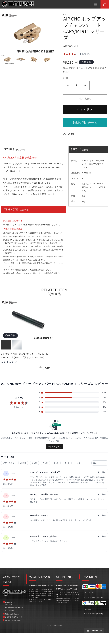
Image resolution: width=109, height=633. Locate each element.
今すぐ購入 (85, 109)
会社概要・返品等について (13, 617)
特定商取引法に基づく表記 (13, 620)
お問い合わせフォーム (22, 243)
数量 (65, 78)
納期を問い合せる (85, 122)
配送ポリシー (72, 594)
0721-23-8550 (9, 610)
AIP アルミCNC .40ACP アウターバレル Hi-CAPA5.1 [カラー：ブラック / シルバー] (24, 356)
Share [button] (71, 133)
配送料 (72, 67)
